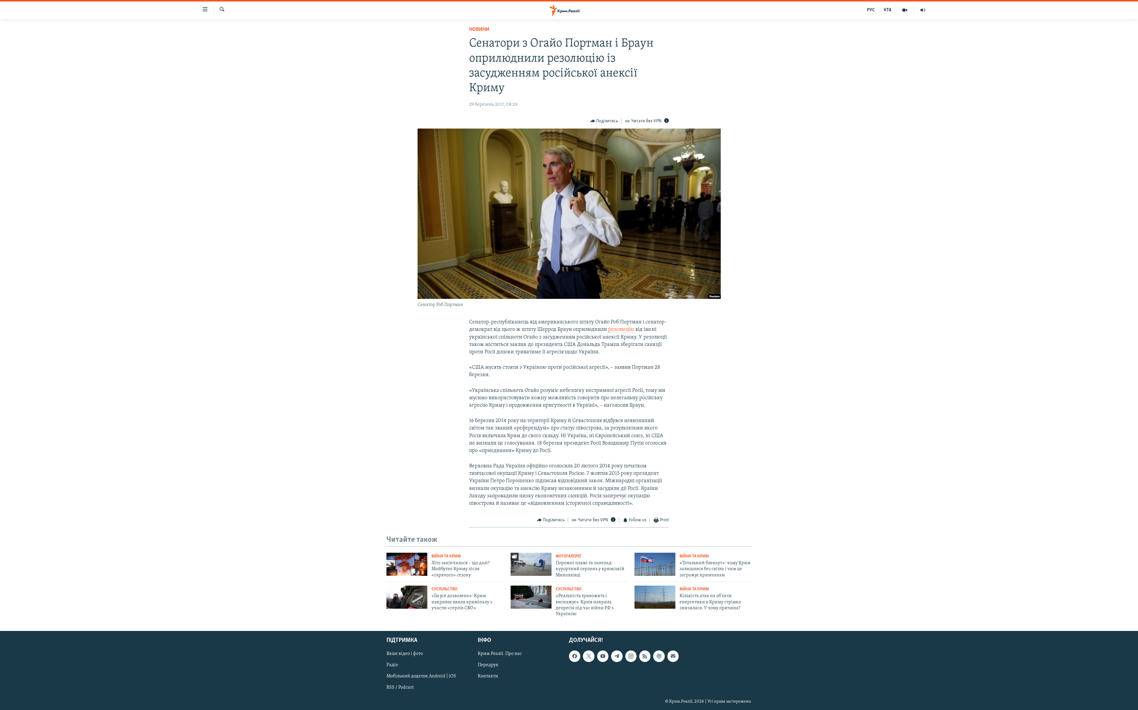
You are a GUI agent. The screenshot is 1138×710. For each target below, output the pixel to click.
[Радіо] (923, 10)
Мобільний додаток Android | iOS (421, 676)
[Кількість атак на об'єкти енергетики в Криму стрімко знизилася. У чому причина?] (654, 597)
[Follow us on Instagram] (631, 656)
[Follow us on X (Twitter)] (588, 656)
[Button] (604, 121)
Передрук (488, 665)
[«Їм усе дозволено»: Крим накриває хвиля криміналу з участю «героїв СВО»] (406, 597)
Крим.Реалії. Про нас (500, 653)
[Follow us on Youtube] (602, 656)
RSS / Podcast (400, 687)
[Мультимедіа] (905, 10)
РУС (871, 10)
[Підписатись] (673, 656)
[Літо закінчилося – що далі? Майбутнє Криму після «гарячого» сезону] (406, 564)
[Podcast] (658, 656)
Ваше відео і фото (404, 653)
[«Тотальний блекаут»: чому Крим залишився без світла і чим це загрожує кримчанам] (654, 564)
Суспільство (444, 589)
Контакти (488, 676)
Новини (479, 29)
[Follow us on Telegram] (616, 656)
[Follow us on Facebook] (574, 656)
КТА (887, 10)
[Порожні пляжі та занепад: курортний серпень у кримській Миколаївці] (531, 564)
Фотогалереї (568, 556)
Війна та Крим (446, 556)
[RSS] (644, 656)
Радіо (392, 665)
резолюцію (621, 329)
